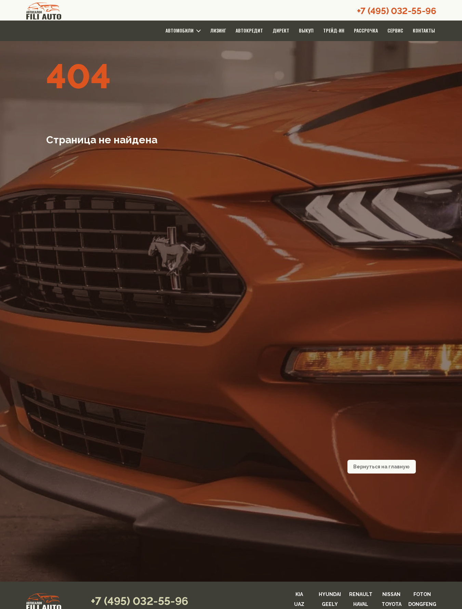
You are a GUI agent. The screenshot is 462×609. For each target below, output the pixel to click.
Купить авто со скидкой (231, 386)
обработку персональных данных (192, 400)
